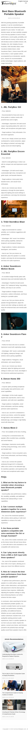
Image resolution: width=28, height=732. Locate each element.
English (20, 1)
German (25, 1)
